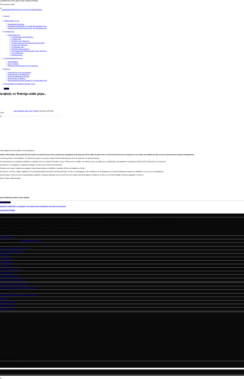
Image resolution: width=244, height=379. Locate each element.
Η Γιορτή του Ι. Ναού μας (20, 41)
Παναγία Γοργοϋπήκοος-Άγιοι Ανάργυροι (23, 66)
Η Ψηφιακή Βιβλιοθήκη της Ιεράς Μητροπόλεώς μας (27, 26)
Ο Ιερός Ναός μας (14, 35)
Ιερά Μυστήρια (16, 55)
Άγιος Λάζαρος (13, 64)
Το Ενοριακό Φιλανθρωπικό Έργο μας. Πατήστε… (29, 51)
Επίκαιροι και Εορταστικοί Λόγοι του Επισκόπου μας (27, 28)
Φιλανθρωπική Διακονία (20, 49)
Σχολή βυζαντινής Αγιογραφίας (19, 72)
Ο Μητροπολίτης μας (11, 21)
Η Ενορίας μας (9, 31)
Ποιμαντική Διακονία (19, 45)
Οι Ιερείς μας (16, 39)
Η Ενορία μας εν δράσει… (17, 78)
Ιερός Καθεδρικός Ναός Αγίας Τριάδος (26, 111)
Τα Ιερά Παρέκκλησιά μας (13, 58)
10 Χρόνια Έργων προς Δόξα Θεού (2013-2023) (28, 43)
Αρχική (6, 16)
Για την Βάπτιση (17, 53)
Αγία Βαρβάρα (13, 62)
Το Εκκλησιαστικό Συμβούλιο (22, 37)
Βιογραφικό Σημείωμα (16, 24)
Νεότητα (7, 69)
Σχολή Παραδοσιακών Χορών (18, 76)
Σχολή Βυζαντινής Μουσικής (19, 74)
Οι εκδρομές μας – (18, 47)
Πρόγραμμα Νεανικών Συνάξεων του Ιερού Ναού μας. (27, 80)
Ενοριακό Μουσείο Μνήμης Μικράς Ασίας (19, 84)
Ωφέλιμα (6, 89)
